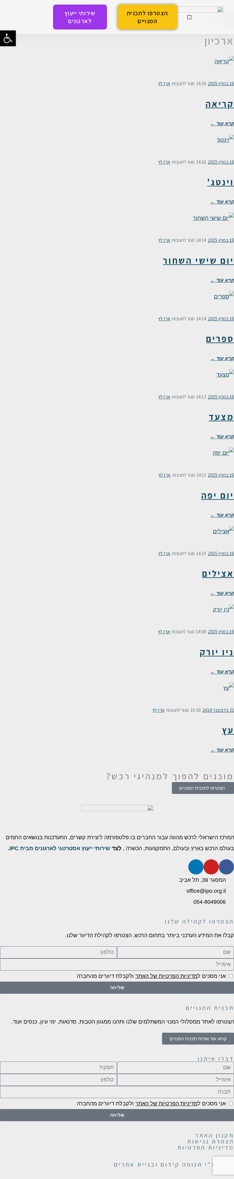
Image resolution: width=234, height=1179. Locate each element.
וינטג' (220, 182)
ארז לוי (164, 83)
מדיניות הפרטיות (205, 1147)
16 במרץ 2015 (221, 83)
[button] (189, 17)
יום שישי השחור (198, 260)
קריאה (219, 104)
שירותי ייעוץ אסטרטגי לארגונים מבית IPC (59, 848)
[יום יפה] (117, 459)
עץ (228, 730)
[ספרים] (117, 303)
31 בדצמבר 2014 (218, 710)
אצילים (218, 573)
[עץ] (117, 694)
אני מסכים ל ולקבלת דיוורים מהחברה (151, 976)
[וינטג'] (117, 146)
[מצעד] (117, 381)
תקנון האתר (214, 1135)
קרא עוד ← (222, 123)
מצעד (221, 417)
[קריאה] (117, 68)
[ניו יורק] (117, 616)
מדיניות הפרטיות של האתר (166, 976)
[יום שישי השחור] (117, 225)
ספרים (220, 338)
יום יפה (217, 495)
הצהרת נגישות (210, 1141)
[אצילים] (117, 538)
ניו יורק (217, 652)
